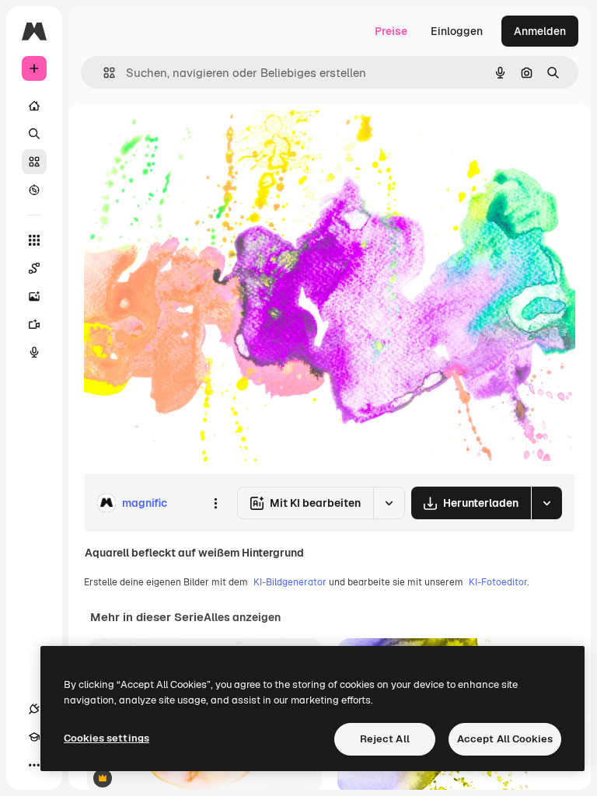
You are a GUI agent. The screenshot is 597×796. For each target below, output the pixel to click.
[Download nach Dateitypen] (546, 503)
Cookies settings (106, 738)
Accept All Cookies (505, 738)
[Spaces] (34, 268)
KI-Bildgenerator (289, 582)
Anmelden (540, 31)
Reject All (385, 738)
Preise (391, 31)
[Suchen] (34, 133)
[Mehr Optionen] (215, 502)
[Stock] (34, 161)
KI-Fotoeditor (498, 582)
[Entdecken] (34, 189)
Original (183, 139)
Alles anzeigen (242, 617)
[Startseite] (34, 105)
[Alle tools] (34, 240)
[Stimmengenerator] (34, 352)
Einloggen (457, 31)
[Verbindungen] (34, 708)
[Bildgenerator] (34, 296)
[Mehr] (34, 764)
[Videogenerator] (34, 324)
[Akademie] (34, 736)
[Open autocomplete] (103, 73)
